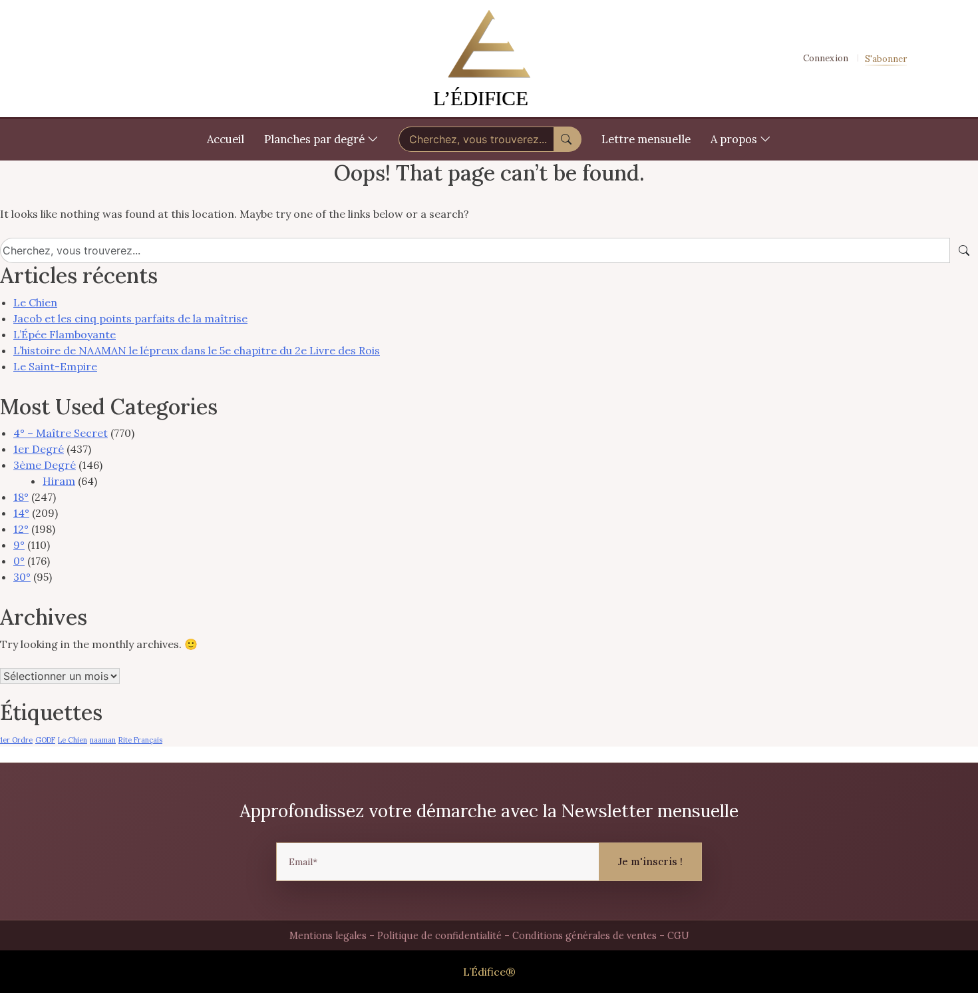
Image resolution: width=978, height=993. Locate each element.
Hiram (59, 481)
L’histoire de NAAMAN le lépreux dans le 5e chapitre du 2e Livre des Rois (196, 350)
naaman (103, 740)
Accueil (225, 139)
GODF (45, 740)
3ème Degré (44, 465)
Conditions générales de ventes (584, 936)
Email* (303, 862)
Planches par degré (315, 139)
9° (19, 544)
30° (22, 576)
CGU (678, 936)
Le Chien (35, 302)
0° (19, 560)
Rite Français (140, 740)
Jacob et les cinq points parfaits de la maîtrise (130, 318)
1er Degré (38, 449)
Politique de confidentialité (439, 936)
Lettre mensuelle (646, 139)
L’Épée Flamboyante (64, 334)
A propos (735, 139)
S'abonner (886, 59)
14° (21, 512)
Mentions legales (328, 936)
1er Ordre (16, 740)
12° (21, 528)
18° (21, 496)
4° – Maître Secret (60, 433)
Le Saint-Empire (55, 366)
